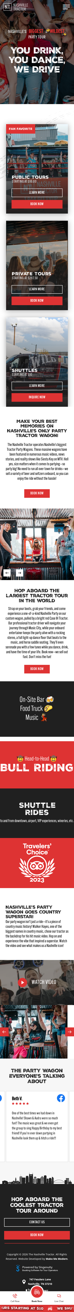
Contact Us (37, 1222)
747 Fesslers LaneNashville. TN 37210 (40, 1282)
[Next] (19, 572)
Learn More (37, 193)
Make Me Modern (57, 1258)
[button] (66, 7)
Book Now (37, 204)
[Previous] (7, 572)
